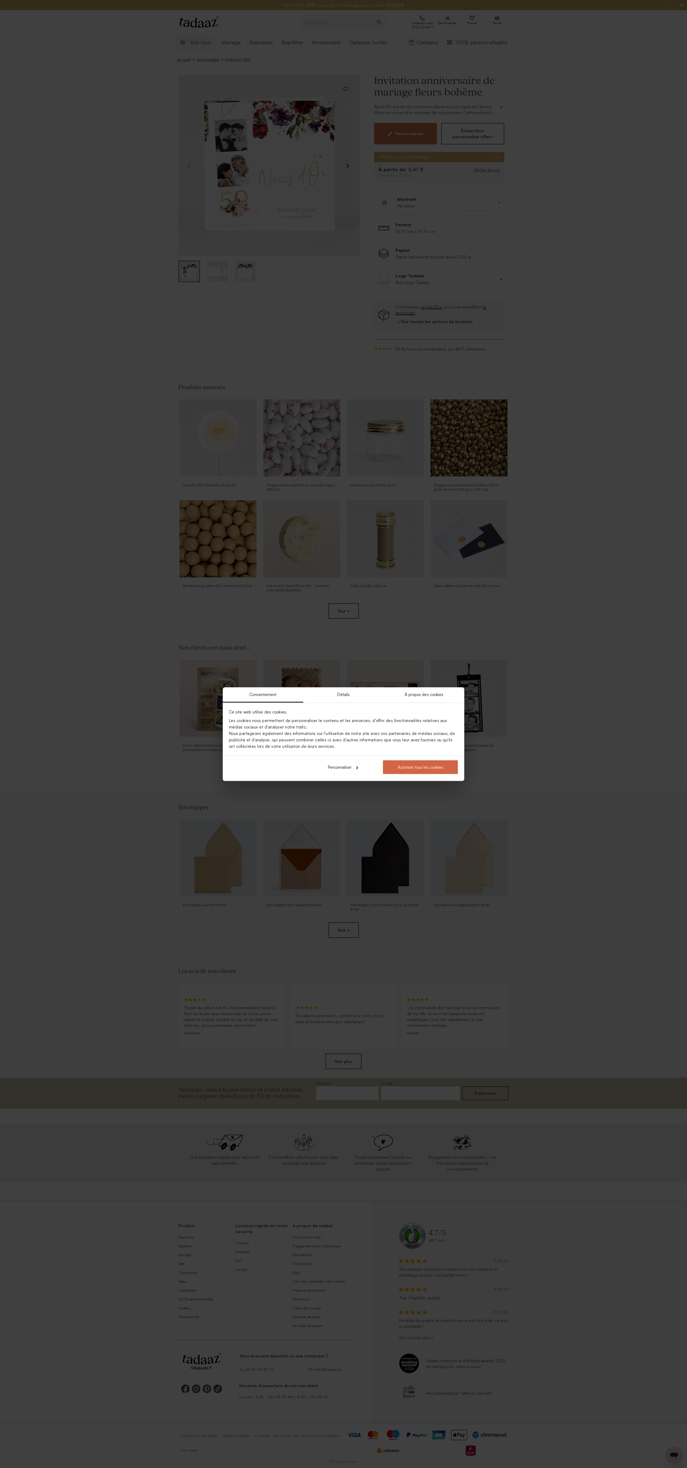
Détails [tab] (343, 694)
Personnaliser (340, 767)
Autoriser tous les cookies (420, 767)
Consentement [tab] (262, 694)
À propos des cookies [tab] (424, 694)
